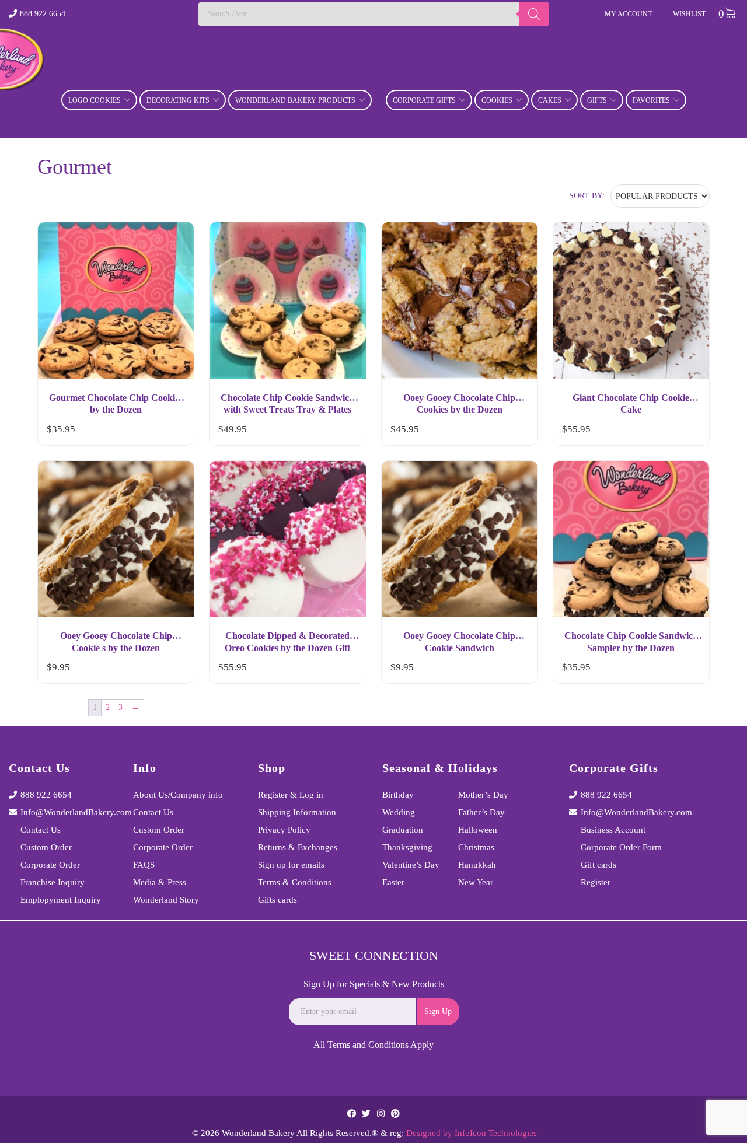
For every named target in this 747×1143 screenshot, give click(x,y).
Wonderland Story (166, 899)
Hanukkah (477, 864)
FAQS (144, 864)
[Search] (534, 14)
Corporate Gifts (424, 100)
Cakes (549, 100)
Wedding (398, 812)
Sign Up (438, 1011)
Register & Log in (290, 794)
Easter (393, 882)
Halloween (477, 829)
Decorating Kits (178, 100)
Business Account (613, 829)
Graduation (402, 829)
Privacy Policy (284, 829)
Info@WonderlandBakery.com (68, 812)
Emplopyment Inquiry (60, 899)
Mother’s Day (483, 794)
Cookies (496, 100)
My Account (628, 14)
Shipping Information (297, 812)
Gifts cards (277, 899)
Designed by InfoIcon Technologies (471, 1133)
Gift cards (598, 864)
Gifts (597, 100)
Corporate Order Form (621, 847)
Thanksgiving (407, 847)
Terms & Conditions (294, 882)
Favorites (651, 100)
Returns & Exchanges (297, 847)
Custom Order (46, 847)
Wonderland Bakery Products (295, 100)
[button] (174, 432)
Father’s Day (481, 812)
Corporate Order (50, 864)
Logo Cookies (94, 100)
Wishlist (689, 14)
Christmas (476, 847)
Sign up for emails (291, 864)
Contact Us (40, 829)
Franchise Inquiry (52, 882)
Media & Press (159, 882)
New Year (475, 882)
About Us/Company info (178, 794)
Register (595, 882)
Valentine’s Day (410, 864)
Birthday (398, 794)
